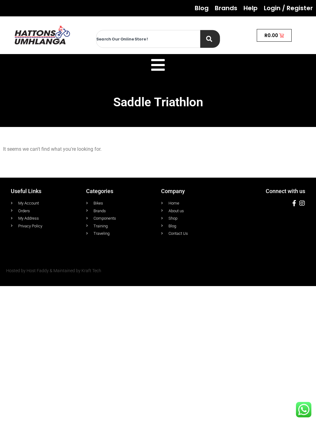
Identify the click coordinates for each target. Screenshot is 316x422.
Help (250, 8)
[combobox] (148, 39)
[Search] (210, 39)
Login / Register (288, 8)
